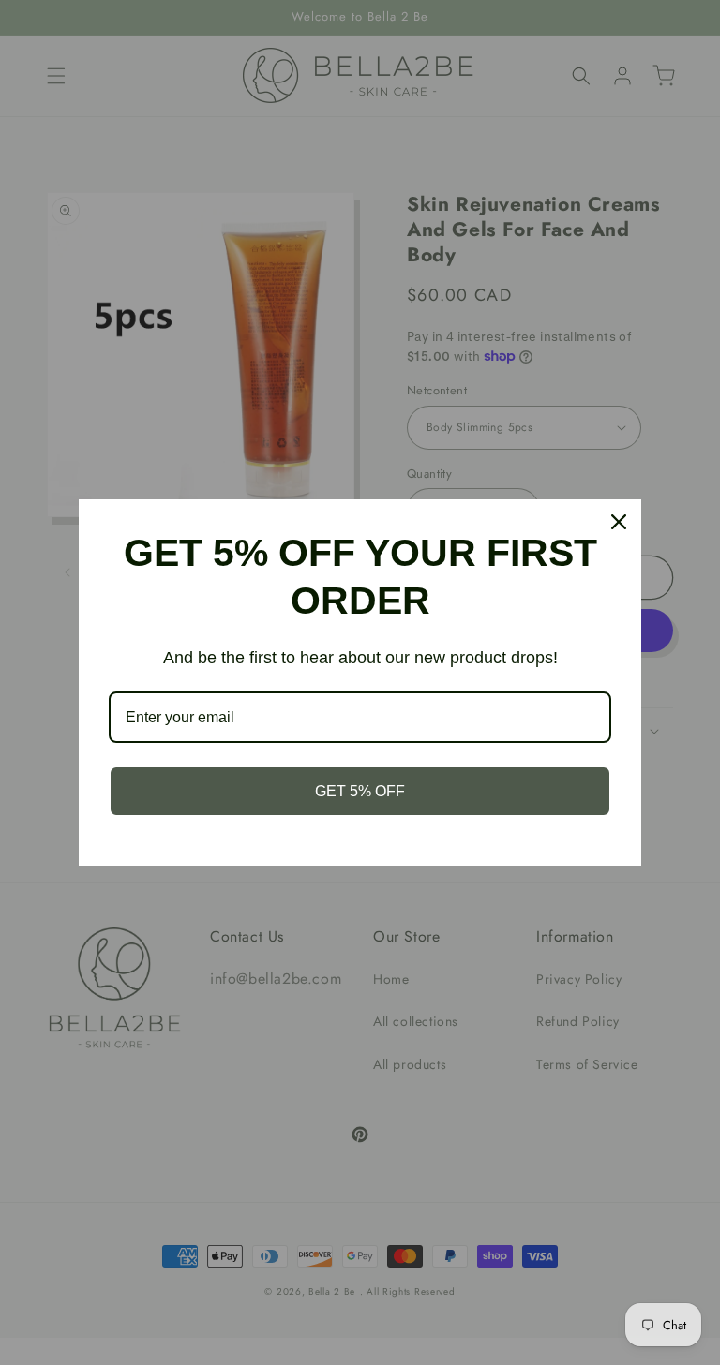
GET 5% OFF (360, 791)
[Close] (618, 521)
